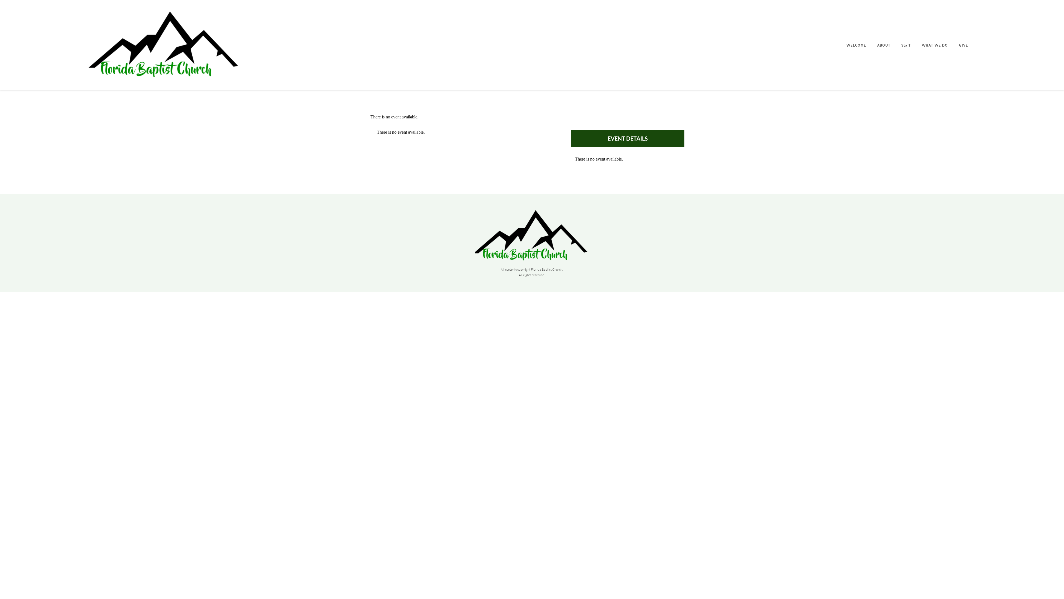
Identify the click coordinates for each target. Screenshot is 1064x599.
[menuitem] (856, 45)
